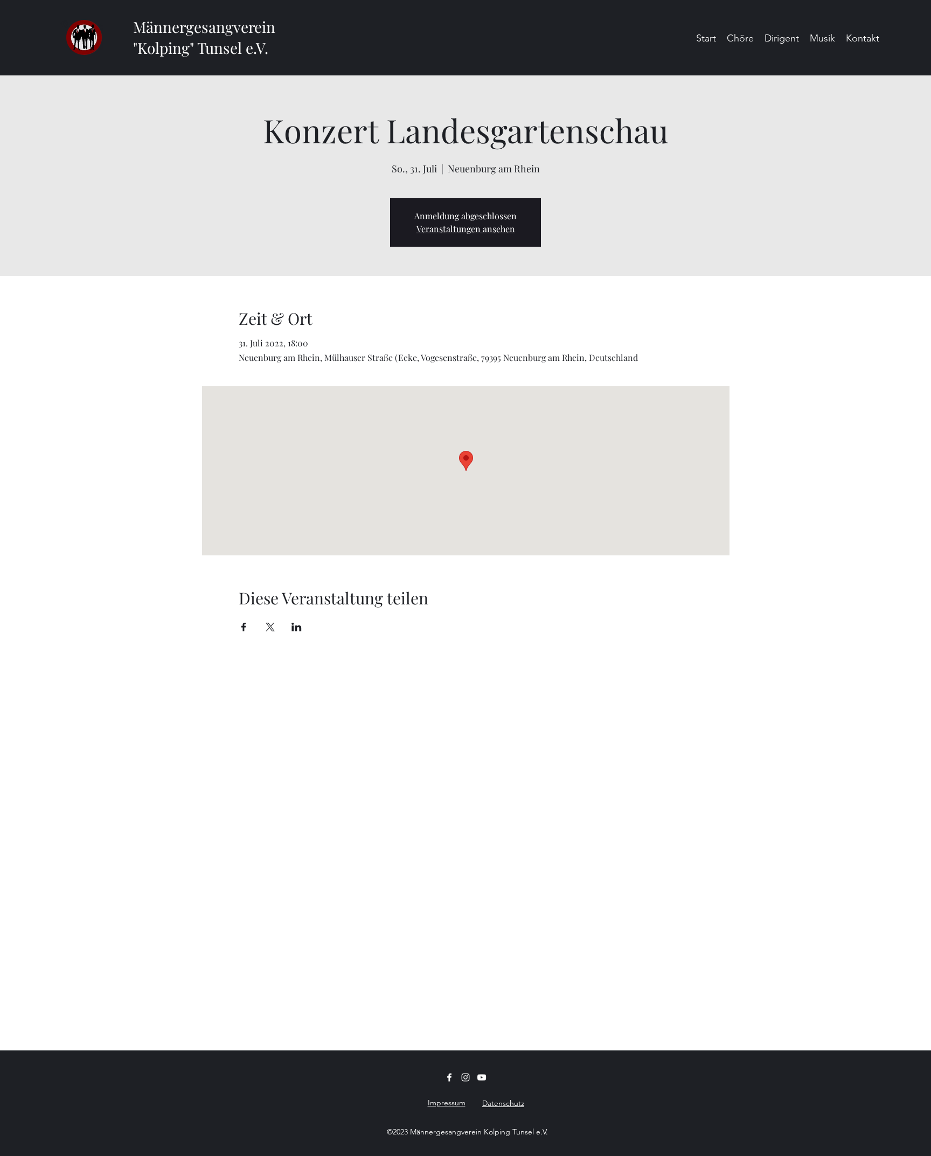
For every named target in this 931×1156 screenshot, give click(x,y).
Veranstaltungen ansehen (465, 228)
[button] (740, 38)
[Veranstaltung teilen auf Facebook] (244, 627)
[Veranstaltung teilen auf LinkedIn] (296, 627)
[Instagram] (465, 1077)
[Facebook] (449, 1077)
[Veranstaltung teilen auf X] (270, 627)
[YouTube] (481, 1077)
